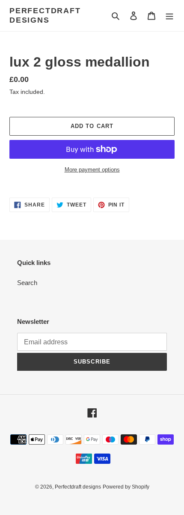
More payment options (92, 169)
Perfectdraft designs (45, 15)
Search (27, 282)
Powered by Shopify (126, 487)
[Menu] (169, 15)
